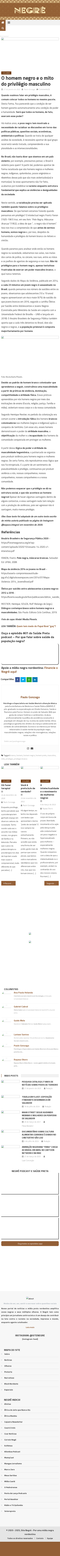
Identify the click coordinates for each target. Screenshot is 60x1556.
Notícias (8, 1359)
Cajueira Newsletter (13, 1421)
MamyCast (9, 1457)
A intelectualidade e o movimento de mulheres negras (49, 791)
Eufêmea (8, 1445)
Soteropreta (9, 1511)
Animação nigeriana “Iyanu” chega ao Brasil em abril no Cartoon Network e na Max (40, 1150)
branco (13, 755)
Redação (49, 1088)
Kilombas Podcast (12, 1451)
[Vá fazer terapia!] (10, 772)
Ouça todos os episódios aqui (30, 1243)
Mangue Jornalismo (13, 1463)
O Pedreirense (10, 1487)
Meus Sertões (10, 1475)
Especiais (8, 1389)
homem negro (29, 755)
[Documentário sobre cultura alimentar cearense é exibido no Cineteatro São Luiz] (10, 1136)
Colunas (6, 73)
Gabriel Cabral (21, 1006)
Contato (40, 1538)
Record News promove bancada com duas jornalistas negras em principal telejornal (10, 883)
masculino (51, 755)
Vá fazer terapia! (6, 786)
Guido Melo (19, 1020)
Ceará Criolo (9, 1427)
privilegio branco (20, 758)
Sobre (7, 1353)
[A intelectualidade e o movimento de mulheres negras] (49, 772)
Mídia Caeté (9, 1481)
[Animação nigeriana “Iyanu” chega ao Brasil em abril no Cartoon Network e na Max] (10, 1151)
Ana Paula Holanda (23, 992)
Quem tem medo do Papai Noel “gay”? (36, 626)
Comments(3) (44, 89)
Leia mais (30, 1327)
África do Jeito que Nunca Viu (17, 1409)
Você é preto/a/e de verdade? (28, 788)
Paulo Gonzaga (29, 89)
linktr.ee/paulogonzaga (14, 741)
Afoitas (7, 1403)
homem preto (41, 755)
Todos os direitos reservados (20, 1538)
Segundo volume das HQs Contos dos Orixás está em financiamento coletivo (53, 883)
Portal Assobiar (11, 1499)
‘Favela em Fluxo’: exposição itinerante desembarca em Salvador (37, 1100)
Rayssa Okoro (47, 808)
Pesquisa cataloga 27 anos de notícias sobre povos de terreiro (40, 1083)
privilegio (9, 758)
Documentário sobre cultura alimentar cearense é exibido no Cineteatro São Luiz (39, 1134)
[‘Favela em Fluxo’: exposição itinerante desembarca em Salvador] (10, 1101)
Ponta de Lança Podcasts (15, 1493)
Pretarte (8, 1371)
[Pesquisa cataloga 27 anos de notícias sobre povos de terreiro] (10, 1086)
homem (19, 755)
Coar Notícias (10, 1433)
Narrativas (9, 1377)
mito (3, 758)
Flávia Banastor (27, 1125)
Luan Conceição (28, 1160)
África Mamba (10, 1415)
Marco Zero (9, 1469)
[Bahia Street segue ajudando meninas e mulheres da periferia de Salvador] (10, 1117)
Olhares (7, 1365)
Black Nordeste (11, 1383)
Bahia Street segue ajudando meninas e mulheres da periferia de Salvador (39, 1115)
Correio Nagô (10, 1439)
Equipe (50, 1538)
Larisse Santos (21, 1034)
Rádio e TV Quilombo (13, 1505)
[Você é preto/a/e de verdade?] (30, 772)
